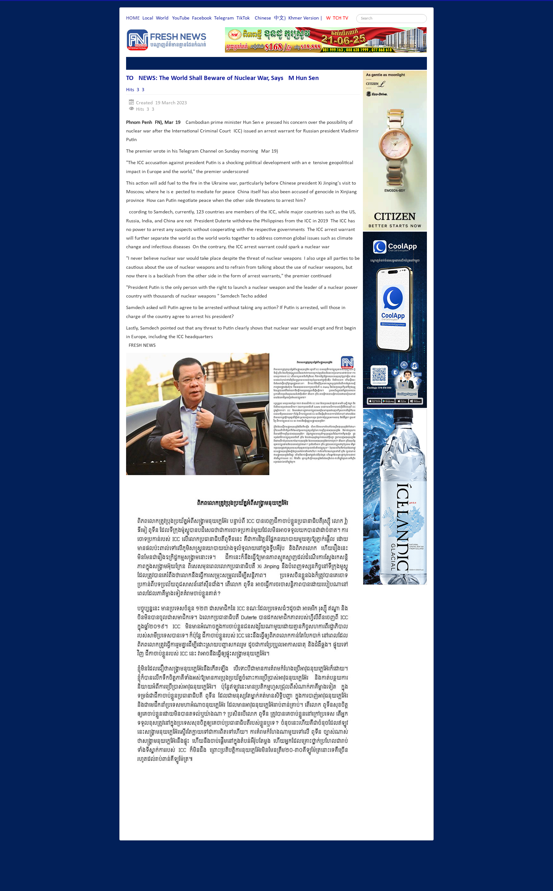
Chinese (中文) (270, 18)
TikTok (243, 18)
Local (147, 18)
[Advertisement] (242, 817)
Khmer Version (303, 18)
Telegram (224, 18)
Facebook (202, 18)
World (162, 18)
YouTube (180, 18)
